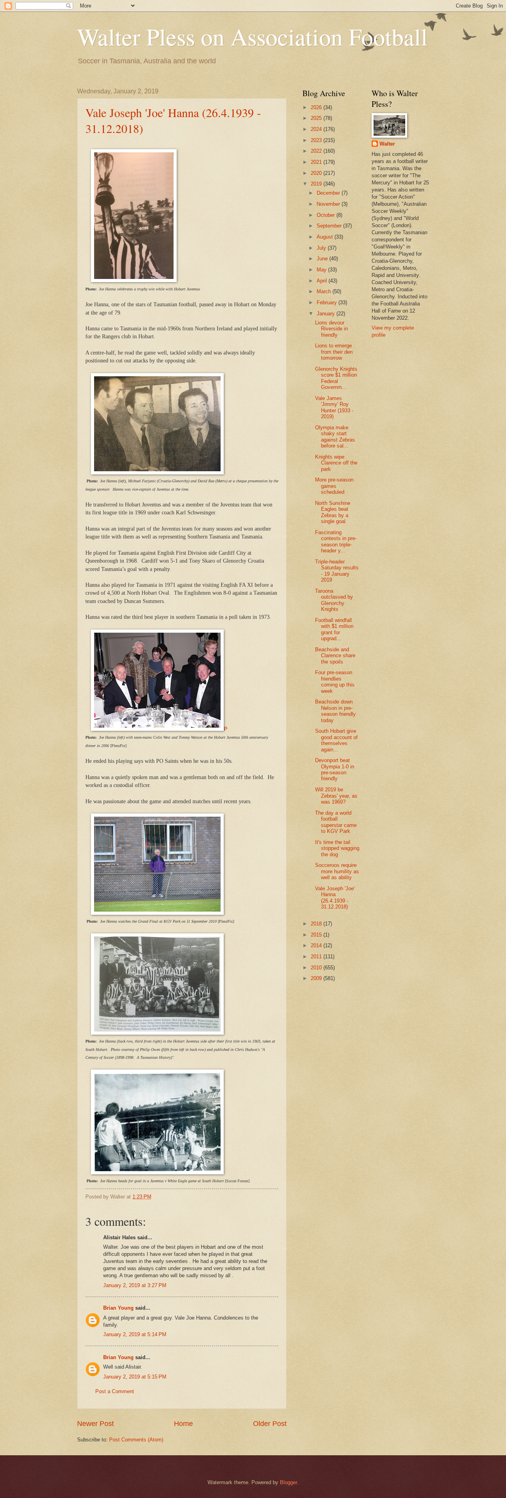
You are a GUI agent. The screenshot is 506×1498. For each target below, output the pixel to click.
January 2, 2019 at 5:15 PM (134, 1377)
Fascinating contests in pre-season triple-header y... (336, 541)
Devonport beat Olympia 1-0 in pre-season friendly (334, 769)
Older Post (270, 1424)
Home (183, 1424)
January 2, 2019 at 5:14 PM (134, 1334)
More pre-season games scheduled (334, 486)
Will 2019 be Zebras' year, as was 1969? (336, 796)
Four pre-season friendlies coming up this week (335, 681)
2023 (317, 140)
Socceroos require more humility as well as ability (337, 871)
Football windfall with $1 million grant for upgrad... (334, 629)
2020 (317, 173)
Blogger (288, 1482)
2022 (317, 151)
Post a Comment (114, 1391)
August (325, 237)
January (326, 314)
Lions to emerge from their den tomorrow (334, 352)
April (323, 281)
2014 (317, 945)
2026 (317, 107)
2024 (317, 129)
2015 (317, 935)
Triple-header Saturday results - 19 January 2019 (337, 571)
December (329, 193)
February (327, 302)
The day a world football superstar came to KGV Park (336, 822)
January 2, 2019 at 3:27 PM (134, 1285)
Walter (387, 144)
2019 (317, 184)
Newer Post (95, 1424)
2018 (317, 924)
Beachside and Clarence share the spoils (335, 656)
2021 (317, 162)
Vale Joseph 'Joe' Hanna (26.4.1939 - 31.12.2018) (335, 898)
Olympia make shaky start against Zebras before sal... (335, 437)
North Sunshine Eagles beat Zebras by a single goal (332, 512)
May (322, 270)
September (330, 226)
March (324, 291)
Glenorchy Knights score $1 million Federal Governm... (336, 378)
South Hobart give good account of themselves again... (336, 740)
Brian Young (118, 1308)
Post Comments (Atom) (136, 1440)
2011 (317, 956)
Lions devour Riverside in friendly (331, 329)
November (329, 204)
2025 (317, 118)
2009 (317, 978)
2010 (317, 968)
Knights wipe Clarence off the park (336, 463)
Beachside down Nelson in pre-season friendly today (335, 711)
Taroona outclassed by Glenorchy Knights (334, 600)
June (323, 259)
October (326, 215)
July (322, 248)
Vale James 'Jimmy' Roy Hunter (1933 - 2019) (334, 407)
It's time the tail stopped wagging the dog (337, 848)
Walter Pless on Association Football (252, 36)
